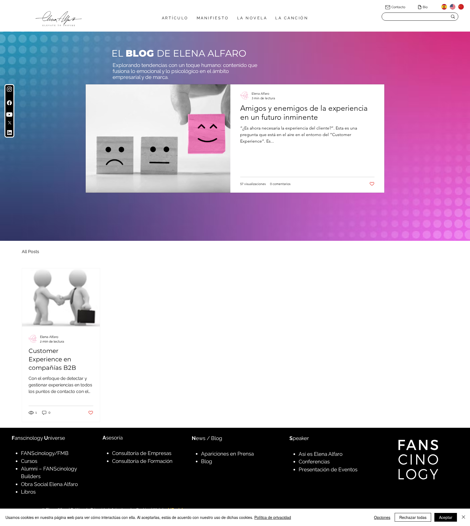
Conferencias (314, 462)
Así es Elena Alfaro (320, 454)
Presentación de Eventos (328, 469)
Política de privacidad (272, 517)
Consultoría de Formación (142, 461)
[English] (452, 7)
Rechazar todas (412, 517)
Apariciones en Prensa (227, 454)
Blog (206, 461)
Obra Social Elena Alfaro (49, 484)
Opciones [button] (382, 517)
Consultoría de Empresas (141, 453)
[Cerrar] (463, 517)
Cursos (29, 461)
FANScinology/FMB (45, 453)
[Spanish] (444, 7)
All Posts (30, 251)
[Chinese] (461, 7)
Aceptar (445, 517)
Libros (28, 492)
